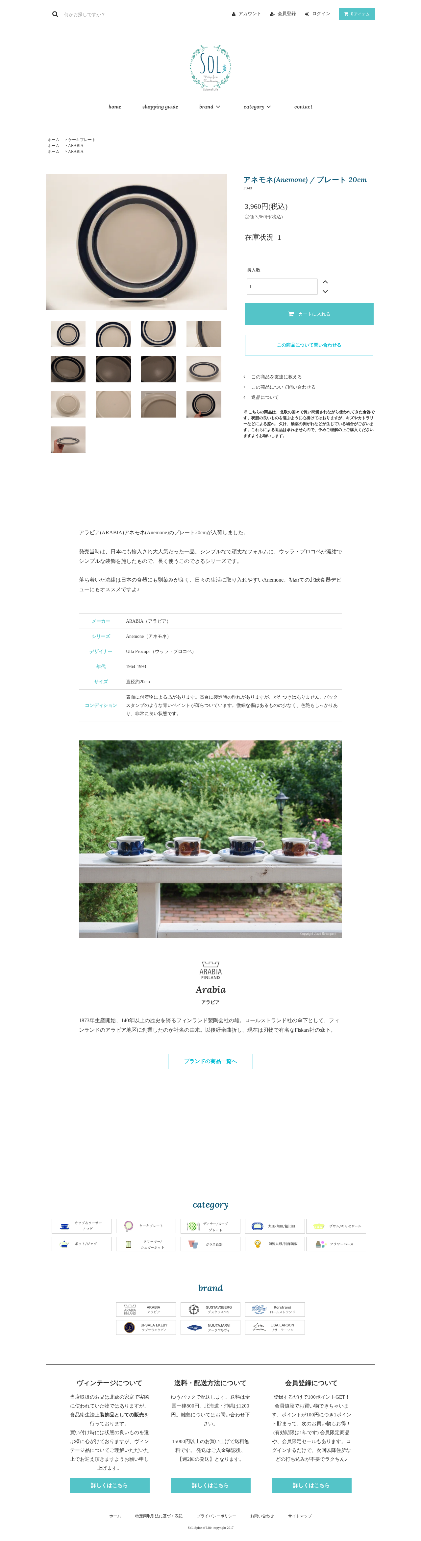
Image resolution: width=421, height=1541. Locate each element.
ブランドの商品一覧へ (210, 1061)
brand (206, 106)
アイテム (360, 14)
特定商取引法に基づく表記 (159, 1516)
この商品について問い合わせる (309, 345)
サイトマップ (300, 1516)
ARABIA (76, 145)
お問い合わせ (262, 1516)
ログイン (321, 13)
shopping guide (160, 106)
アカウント (249, 13)
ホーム (54, 139)
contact (303, 106)
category (254, 106)
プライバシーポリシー (216, 1516)
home (115, 106)
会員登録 (287, 13)
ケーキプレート (82, 139)
